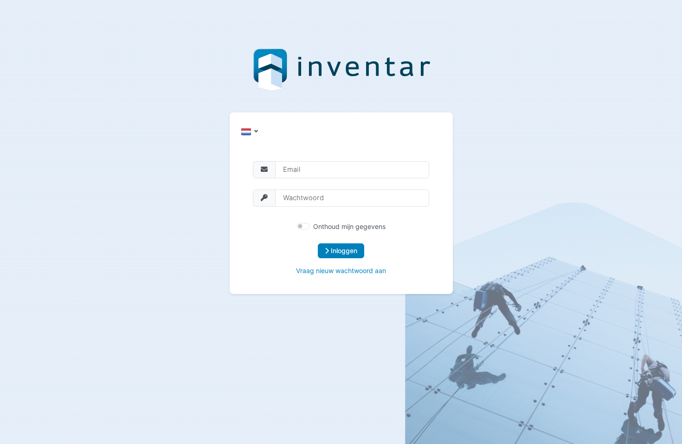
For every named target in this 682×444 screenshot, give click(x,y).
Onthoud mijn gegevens (349, 226)
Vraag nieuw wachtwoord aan (341, 270)
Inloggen (343, 251)
